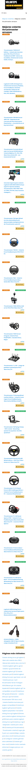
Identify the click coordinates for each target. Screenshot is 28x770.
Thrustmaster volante (10, 730)
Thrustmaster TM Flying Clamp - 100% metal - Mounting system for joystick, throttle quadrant (14, 430)
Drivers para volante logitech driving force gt (13, 716)
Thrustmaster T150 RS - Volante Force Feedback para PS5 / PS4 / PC (14, 252)
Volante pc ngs (19, 722)
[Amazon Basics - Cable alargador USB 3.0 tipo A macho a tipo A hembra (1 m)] (14, 631)
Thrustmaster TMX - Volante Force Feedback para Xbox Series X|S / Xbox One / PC (13, 280)
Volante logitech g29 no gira (12, 666)
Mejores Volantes (8, 19)
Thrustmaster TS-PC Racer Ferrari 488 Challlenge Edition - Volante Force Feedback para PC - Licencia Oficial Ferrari (14, 491)
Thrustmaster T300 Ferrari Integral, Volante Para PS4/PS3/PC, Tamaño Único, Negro (13, 336)
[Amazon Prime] (22, 159)
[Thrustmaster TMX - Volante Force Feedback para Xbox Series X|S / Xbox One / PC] (14, 270)
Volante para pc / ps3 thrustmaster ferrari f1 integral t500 (12, 682)
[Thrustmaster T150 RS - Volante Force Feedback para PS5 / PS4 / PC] (14, 242)
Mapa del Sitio (14, 761)
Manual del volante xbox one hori (14, 663)
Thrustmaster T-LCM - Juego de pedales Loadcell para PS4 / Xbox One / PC (14, 367)
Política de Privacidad (21, 759)
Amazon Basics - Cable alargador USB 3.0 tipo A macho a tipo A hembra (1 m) (14, 641)
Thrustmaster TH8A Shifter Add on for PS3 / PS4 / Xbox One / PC (14, 307)
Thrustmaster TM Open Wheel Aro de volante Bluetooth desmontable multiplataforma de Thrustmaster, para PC (14, 221)
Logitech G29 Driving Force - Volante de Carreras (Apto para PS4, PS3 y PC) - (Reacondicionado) (14, 612)
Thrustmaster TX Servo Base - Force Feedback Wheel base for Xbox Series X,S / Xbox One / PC (13, 550)
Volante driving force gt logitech (13, 657)
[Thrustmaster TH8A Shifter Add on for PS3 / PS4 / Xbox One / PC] (14, 298)
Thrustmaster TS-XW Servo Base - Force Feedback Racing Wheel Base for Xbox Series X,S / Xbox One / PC (14, 580)
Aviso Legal (4, 759)
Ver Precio (20, 62)
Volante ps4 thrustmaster (14, 727)
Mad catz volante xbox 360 (12, 660)
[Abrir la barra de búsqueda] (26, 13)
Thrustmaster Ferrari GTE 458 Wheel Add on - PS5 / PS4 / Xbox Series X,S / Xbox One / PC (13, 460)
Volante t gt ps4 (8, 669)
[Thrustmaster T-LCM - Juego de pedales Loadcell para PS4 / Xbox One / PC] (14, 358)
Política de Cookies (11, 759)
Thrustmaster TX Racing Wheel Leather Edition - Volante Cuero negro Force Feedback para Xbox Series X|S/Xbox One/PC (14, 398)
